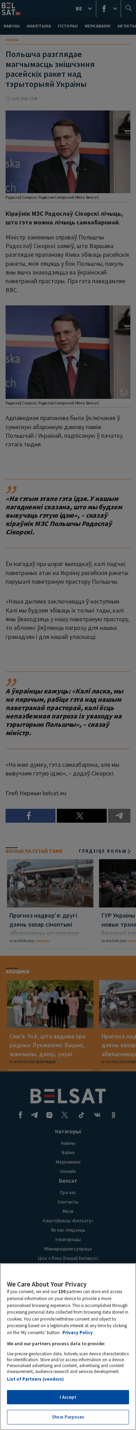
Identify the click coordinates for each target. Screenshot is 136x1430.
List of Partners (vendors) (35, 1379)
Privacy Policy (77, 1333)
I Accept (68, 1397)
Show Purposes (68, 1417)
